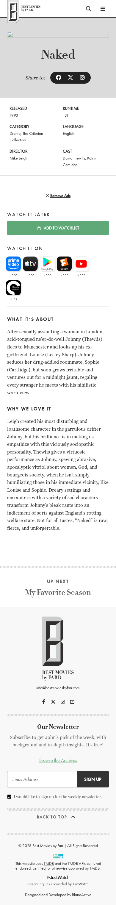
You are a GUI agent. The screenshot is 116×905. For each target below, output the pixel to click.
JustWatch (81, 884)
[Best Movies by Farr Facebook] (43, 702)
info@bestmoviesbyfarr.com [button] (58, 688)
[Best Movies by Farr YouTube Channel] (72, 702)
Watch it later (28, 214)
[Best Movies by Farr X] (53, 702)
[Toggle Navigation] (103, 9)
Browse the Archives (58, 760)
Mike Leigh (18, 158)
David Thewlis (74, 158)
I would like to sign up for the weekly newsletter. (58, 797)
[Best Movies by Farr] (23, 9)
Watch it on (25, 248)
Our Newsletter (58, 727)
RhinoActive (81, 894)
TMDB (49, 863)
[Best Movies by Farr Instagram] (63, 702)
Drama (15, 133)
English (68, 133)
